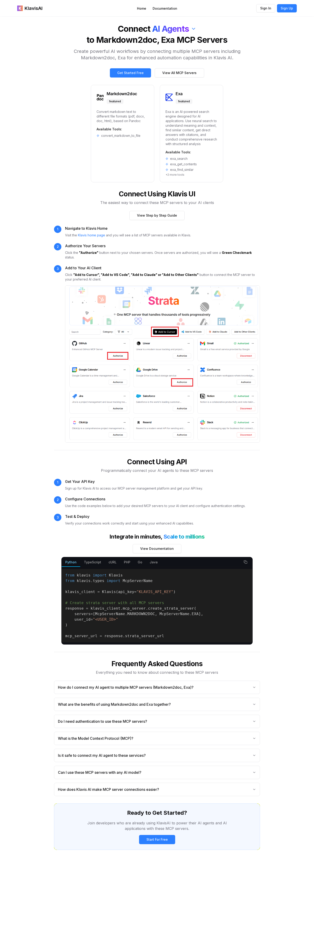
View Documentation (157, 548)
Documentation (165, 8)
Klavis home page (91, 235)
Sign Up (287, 8)
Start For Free (157, 839)
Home (141, 8)
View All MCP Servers (179, 73)
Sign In (265, 8)
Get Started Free (130, 73)
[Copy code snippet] (245, 562)
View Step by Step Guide (157, 215)
